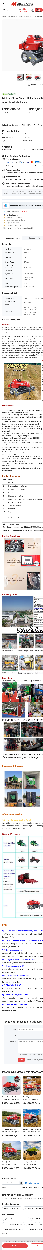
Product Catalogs (33, 1183)
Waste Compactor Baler (12, 1208)
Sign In (5, 228)
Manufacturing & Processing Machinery (20, 16)
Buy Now (15, 1246)
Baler (4, 1187)
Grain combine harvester (30, 1187)
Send (21, 1060)
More (4, 1233)
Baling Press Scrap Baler (34, 1229)
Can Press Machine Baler (12, 1229)
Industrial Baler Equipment (34, 1208)
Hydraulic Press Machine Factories (16, 1219)
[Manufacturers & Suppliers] (21, 4)
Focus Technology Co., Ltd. (28, 1241)
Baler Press (31, 1224)
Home (4, 16)
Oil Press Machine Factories (13, 1224)
